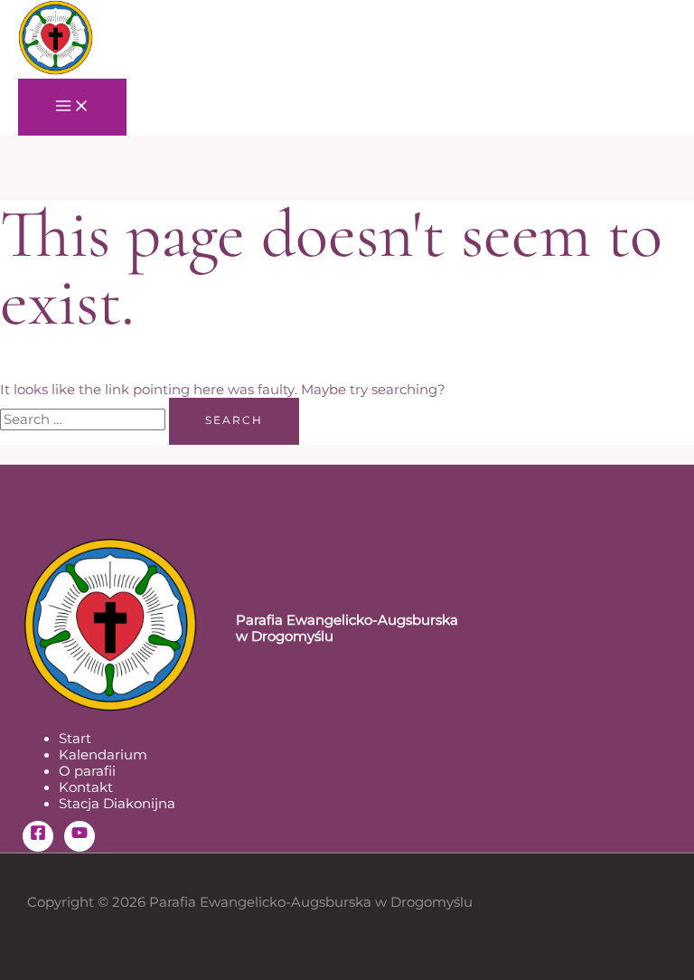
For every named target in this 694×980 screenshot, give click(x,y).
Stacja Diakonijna (117, 804)
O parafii (87, 771)
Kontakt (86, 787)
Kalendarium (103, 755)
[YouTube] (79, 836)
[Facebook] (38, 836)
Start (75, 738)
